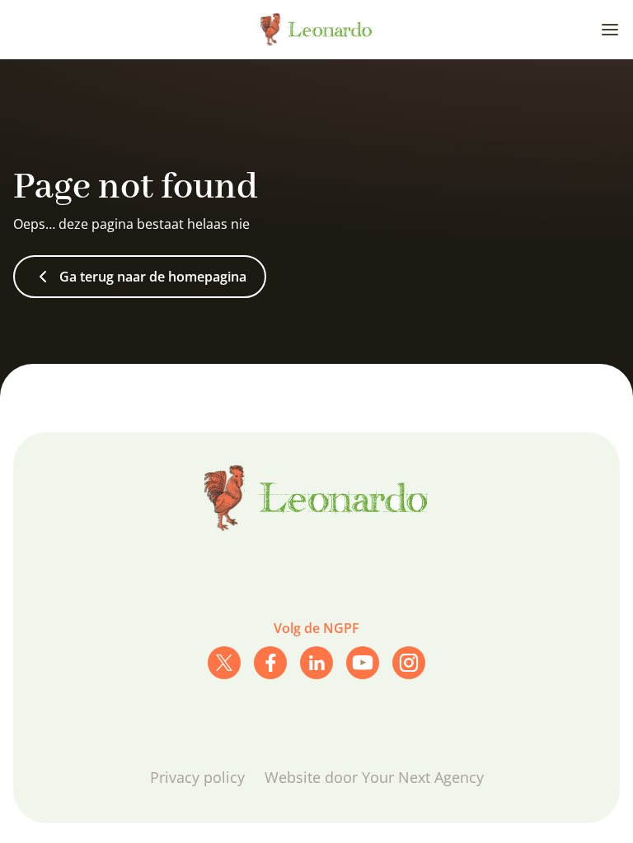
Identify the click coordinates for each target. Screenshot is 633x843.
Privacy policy (197, 777)
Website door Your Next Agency (374, 777)
